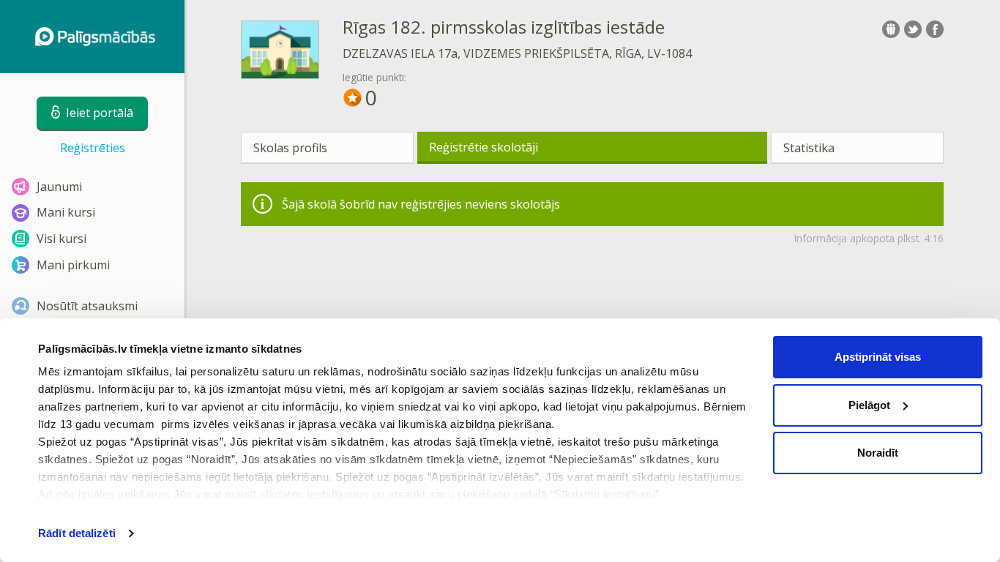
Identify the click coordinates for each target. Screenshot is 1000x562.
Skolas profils (290, 148)
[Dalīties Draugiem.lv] (891, 29)
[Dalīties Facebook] (935, 29)
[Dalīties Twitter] (913, 29)
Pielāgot (869, 405)
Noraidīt (877, 452)
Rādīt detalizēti (77, 533)
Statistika (809, 148)
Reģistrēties (92, 147)
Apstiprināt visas (878, 357)
